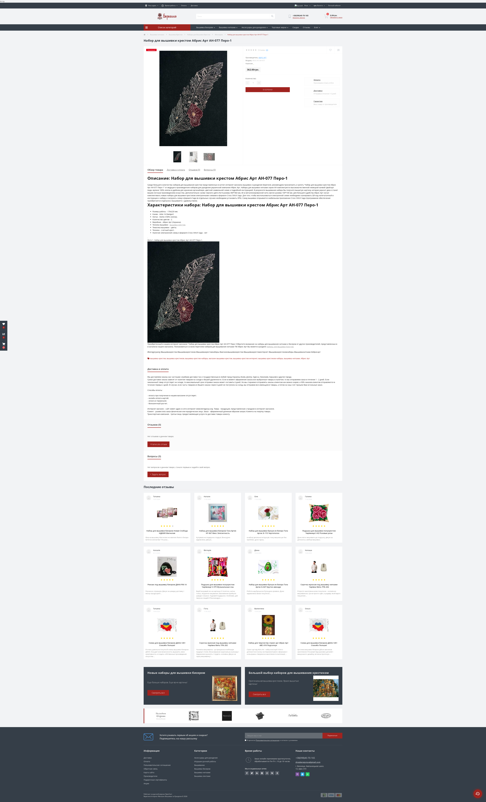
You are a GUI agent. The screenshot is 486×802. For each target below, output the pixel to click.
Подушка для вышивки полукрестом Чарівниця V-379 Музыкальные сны (217, 585)
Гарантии (318, 101)
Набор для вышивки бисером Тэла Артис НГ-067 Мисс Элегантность (217, 532)
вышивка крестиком (175, 358)
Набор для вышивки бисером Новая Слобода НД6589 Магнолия (167, 532)
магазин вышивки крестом (220, 358)
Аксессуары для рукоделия (254, 27)
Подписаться (332, 735)
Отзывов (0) (194, 169)
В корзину (267, 89)
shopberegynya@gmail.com (308, 762)
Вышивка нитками (227, 27)
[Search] (272, 16)
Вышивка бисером (204, 27)
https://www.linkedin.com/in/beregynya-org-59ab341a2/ (257, 773)
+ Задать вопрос (158, 474)
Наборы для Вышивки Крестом (198, 35)
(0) (267, 50)
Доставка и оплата (176, 169)
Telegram (302, 774)
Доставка (194, 5)
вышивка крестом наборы (196, 358)
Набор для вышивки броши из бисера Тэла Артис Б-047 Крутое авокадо (268, 585)
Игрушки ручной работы (205, 761)
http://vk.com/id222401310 (272, 773)
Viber (297, 774)
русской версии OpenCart (162, 794)
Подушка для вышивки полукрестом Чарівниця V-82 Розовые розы (319, 532)
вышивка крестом (177, 225)
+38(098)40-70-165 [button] (305, 757)
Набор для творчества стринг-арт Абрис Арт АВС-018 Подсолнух (268, 644)
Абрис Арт (305, 358)
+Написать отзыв (158, 444)
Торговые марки (279, 27)
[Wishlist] (330, 50)
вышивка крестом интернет (245, 358)
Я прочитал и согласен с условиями (272, 740)
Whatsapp (307, 774)
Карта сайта (149, 772)
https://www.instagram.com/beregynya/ (267, 773)
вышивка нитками (292, 358)
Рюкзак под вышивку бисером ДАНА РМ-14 (167, 584)
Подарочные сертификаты (155, 780)
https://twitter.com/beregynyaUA (252, 773)
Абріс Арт (262, 57)
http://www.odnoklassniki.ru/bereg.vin (277, 773)
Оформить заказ (336, 17)
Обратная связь (151, 769)
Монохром (219, 35)
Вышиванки (199, 765)
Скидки (295, 27)
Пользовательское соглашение (267, 740)
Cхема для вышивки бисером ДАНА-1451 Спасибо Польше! (167, 644)
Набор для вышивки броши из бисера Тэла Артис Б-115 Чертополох (268, 532)
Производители (150, 776)
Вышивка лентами (202, 776)
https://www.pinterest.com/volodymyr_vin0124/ (262, 773)
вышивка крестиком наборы (270, 358)
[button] (3, 346)
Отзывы (306, 27)
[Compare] (338, 50)
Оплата (184, 5)
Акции (146, 783)
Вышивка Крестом (176, 35)
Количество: (251, 78)
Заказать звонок (299, 18)
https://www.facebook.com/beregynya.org (247, 773)
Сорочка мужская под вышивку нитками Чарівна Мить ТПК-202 (319, 585)
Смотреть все (158, 692)
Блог (316, 27)
